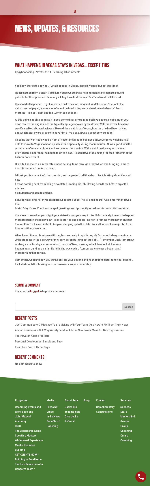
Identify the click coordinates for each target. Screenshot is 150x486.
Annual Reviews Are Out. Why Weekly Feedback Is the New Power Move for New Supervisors (69, 330)
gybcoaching (26, 72)
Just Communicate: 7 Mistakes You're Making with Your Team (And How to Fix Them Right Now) (71, 324)
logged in (36, 291)
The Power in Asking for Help (32, 335)
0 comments (72, 72)
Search (128, 306)
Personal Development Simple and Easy (39, 341)
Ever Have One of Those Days (32, 347)
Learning (58, 72)
